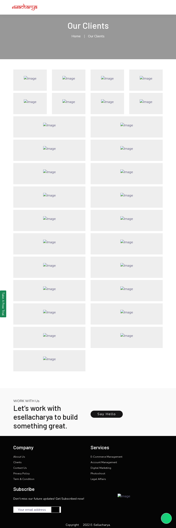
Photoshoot (98, 473)
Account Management (104, 462)
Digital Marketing (101, 468)
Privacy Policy (21, 473)
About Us (19, 456)
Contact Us (20, 468)
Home (76, 36)
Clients (17, 462)
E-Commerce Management (106, 456)
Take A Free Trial (3, 304)
